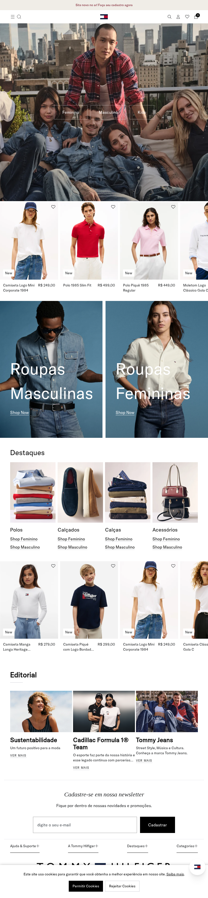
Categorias (185, 846)
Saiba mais (175, 874)
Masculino (108, 112)
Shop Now (19, 412)
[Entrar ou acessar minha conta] (178, 17)
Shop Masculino (25, 547)
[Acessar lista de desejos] (187, 17)
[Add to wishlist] (53, 207)
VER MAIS (18, 755)
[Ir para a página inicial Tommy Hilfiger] (104, 16)
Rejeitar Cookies (122, 886)
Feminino (70, 112)
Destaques (136, 846)
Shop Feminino (24, 538)
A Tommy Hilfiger (81, 846)
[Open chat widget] (197, 867)
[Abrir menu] (16, 16)
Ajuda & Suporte (23, 846)
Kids (142, 112)
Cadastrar (157, 824)
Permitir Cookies (86, 886)
